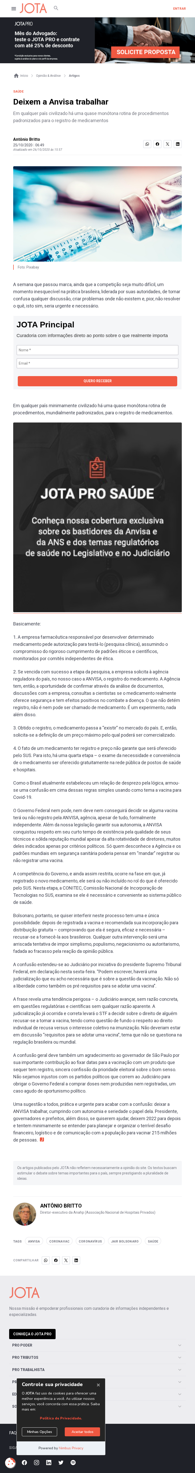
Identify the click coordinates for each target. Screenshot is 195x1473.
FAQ (13, 1432)
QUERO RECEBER (98, 381)
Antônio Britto (26, 139)
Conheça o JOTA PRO (32, 1334)
